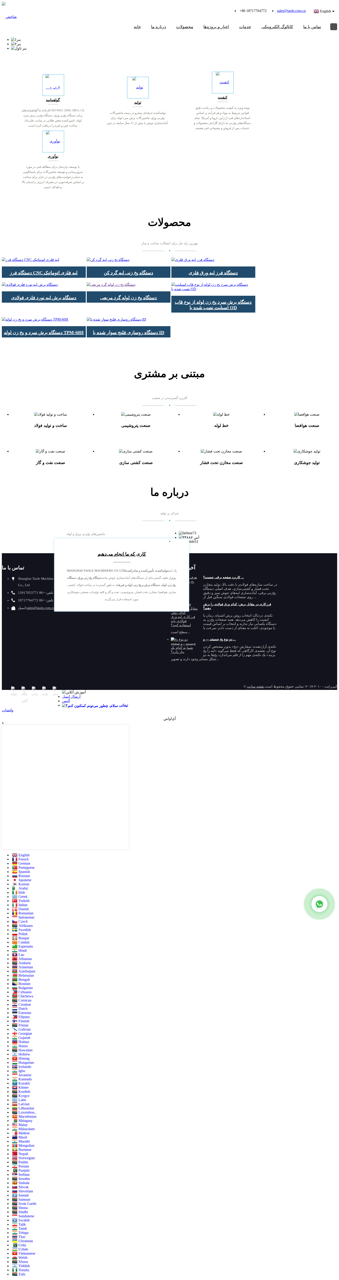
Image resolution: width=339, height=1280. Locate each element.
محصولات (184, 26)
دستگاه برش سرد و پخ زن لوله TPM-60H (44, 332)
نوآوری (53, 156)
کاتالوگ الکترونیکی (277, 26)
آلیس (66, 701)
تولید (137, 102)
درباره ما (158, 26)
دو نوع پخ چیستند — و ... (219, 639)
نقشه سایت (255, 686)
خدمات (245, 26)
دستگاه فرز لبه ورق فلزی (213, 272)
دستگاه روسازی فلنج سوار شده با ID (128, 332)
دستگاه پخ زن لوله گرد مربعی (128, 297)
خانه (137, 26)
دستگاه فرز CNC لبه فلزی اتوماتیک (43, 272)
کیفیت (222, 97)
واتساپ (7, 710)
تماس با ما (312, 26)
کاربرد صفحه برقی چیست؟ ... (223, 577)
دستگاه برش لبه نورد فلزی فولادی (43, 297)
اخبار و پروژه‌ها (216, 26)
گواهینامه (53, 100)
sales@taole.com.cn (291, 11)
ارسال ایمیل (71, 696)
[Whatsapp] (319, 904)
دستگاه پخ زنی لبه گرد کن (128, 272)
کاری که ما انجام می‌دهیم (122, 553)
